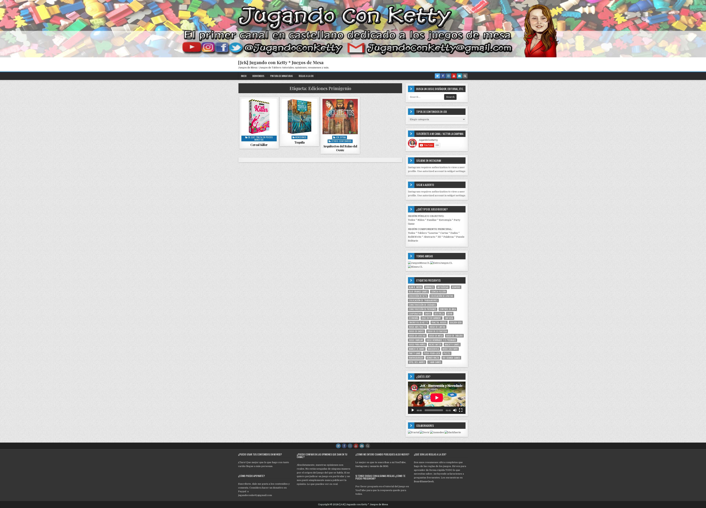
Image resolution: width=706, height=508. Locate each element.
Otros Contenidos (341, 141)
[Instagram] (448, 75)
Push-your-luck (432, 353)
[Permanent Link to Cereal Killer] (259, 116)
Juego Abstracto (417, 327)
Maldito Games (452, 344)
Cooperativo (415, 313)
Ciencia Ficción (438, 291)
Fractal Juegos (439, 322)
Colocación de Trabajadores (423, 300)
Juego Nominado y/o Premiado (441, 340)
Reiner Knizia (433, 357)
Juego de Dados (416, 331)
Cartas (444, 233)
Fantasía (449, 318)
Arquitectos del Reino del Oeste (340, 148)
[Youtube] (454, 75)
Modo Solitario (450, 349)
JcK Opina (341, 137)
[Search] (465, 75)
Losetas (433, 233)
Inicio (244, 76)
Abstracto (429, 236)
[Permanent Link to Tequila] (299, 116)
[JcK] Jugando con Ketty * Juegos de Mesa (281, 62)
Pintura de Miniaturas (281, 76)
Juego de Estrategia (437, 331)
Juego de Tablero (454, 335)
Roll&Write (414, 236)
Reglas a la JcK (306, 76)
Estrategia (445, 220)
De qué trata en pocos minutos (260, 138)
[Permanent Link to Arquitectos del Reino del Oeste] (340, 116)
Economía (413, 318)
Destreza (439, 313)
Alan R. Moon (415, 287)
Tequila (299, 142)
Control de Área (448, 309)
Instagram (361, 466)
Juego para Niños (417, 344)
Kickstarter (435, 344)
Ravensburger (416, 357)
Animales (429, 287)
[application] (437, 398)
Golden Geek (456, 322)
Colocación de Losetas (441, 296)
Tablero (422, 233)
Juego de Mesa (436, 335)
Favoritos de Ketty (418, 322)
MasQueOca (433, 349)
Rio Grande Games (451, 357)
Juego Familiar (416, 340)
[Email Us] (459, 75)
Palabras (448, 236)
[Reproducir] (413, 410)
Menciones (300, 137)
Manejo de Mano (417, 349)
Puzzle (446, 353)
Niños (421, 220)
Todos (411, 220)
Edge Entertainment (431, 318)
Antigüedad (443, 287)
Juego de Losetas (417, 335)
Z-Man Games (434, 362)
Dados (454, 233)
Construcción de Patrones (422, 309)
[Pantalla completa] (461, 410)
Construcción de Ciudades (422, 305)
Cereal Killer (259, 145)
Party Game (414, 353)
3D (439, 236)
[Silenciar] (455, 410)
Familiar (432, 220)
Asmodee (456, 287)
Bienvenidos (258, 76)
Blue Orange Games (418, 291)
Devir (449, 313)
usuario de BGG (379, 466)
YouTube (400, 462)
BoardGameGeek (424, 481)
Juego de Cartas (437, 327)
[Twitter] (437, 75)
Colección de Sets (418, 296)
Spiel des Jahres (417, 362)
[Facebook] (442, 75)
